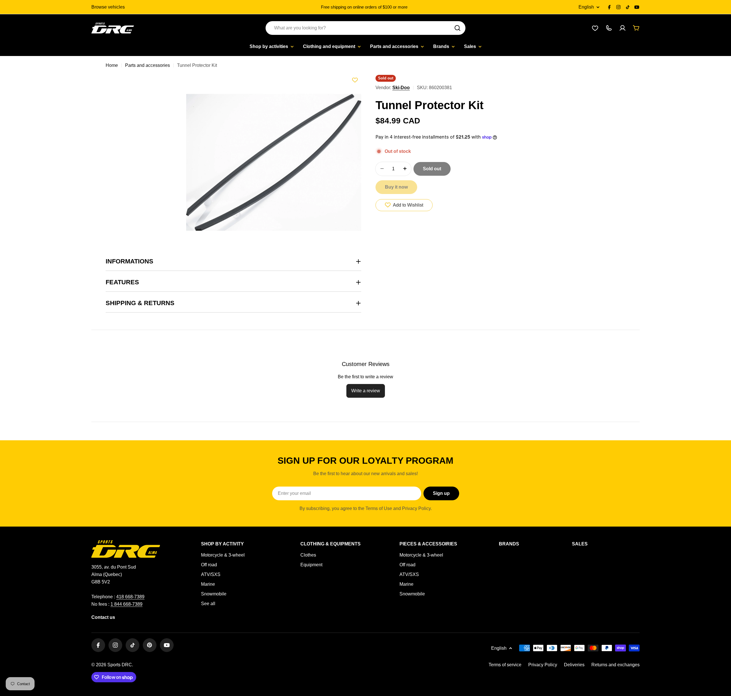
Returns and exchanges (615, 664)
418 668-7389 (130, 596)
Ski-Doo (401, 87)
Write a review (365, 390)
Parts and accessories (147, 65)
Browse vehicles (108, 7)
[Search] (457, 28)
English (586, 7)
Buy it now (396, 186)
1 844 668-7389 (126, 604)
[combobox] (365, 28)
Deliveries (574, 664)
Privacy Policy (542, 664)
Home (112, 65)
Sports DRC (119, 664)
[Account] (622, 28)
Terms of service (505, 664)
